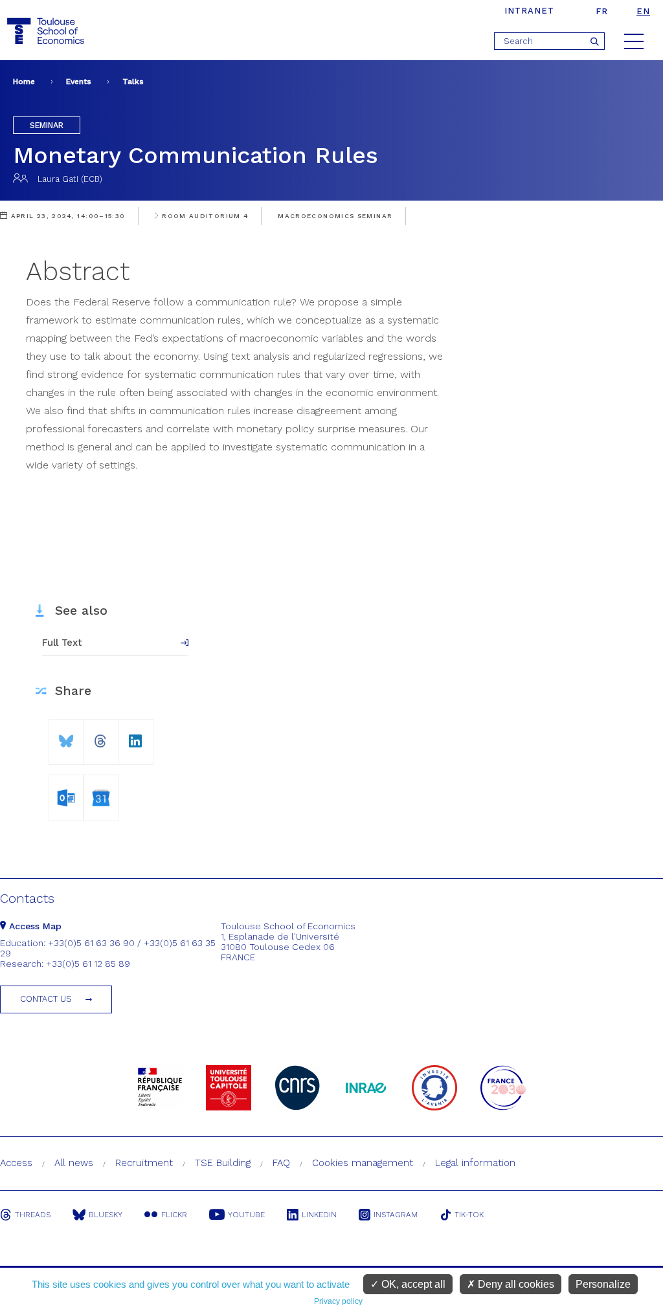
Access (16, 1163)
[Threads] (101, 736)
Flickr (174, 1214)
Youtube (246, 1214)
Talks (133, 81)
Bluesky (105, 1214)
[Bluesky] (66, 736)
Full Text (62, 642)
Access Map (34, 926)
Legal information (475, 1163)
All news (73, 1163)
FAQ (281, 1163)
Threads (33, 1214)
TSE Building (223, 1163)
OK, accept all (412, 1284)
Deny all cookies (514, 1284)
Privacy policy (338, 1301)
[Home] (47, 31)
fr (602, 11)
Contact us (46, 999)
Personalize (603, 1284)
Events (78, 81)
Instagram (396, 1214)
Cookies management (362, 1163)
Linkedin (319, 1214)
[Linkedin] (135, 736)
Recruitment (144, 1163)
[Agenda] (66, 795)
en (643, 11)
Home (24, 81)
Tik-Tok (469, 1214)
